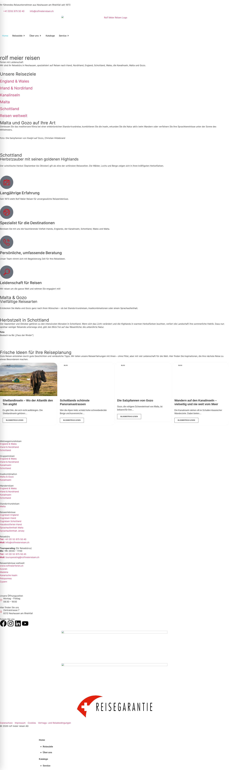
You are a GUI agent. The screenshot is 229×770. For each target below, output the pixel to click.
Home (42, 740)
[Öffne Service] (68, 35)
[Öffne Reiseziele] (24, 35)
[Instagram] (10, 623)
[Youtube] (25, 623)
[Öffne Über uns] (40, 35)
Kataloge (43, 759)
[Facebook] (3, 623)
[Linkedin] (18, 623)
